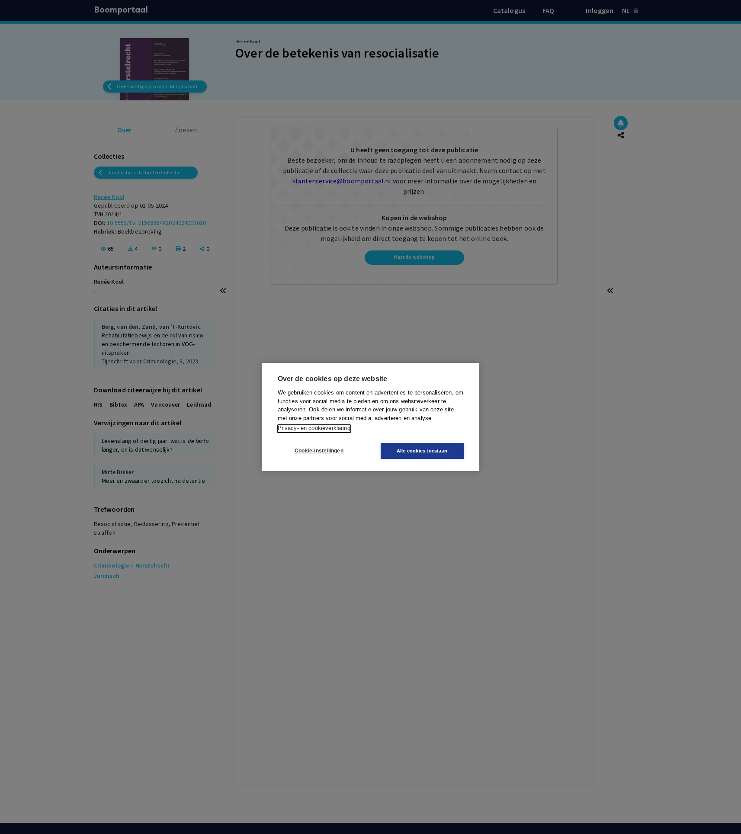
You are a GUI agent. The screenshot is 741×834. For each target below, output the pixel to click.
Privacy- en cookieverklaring (314, 428)
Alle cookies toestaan (422, 450)
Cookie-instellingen (319, 451)
